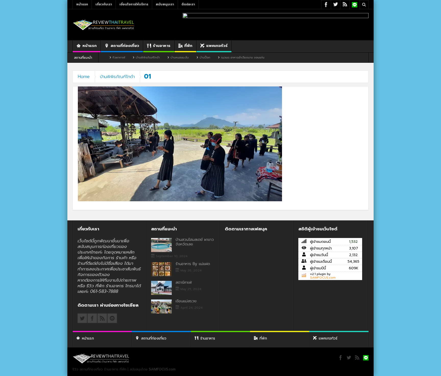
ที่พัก (188, 45)
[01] (180, 143)
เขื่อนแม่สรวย (186, 301)
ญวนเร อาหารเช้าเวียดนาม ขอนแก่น (224, 57)
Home (84, 76)
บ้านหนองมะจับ (161, 57)
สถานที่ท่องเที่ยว (125, 45)
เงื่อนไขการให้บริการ (133, 4)
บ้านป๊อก (186, 57)
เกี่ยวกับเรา (103, 4)
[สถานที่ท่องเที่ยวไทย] (103, 24)
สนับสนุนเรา (165, 4)
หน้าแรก (82, 4)
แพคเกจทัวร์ (217, 45)
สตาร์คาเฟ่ (184, 282)
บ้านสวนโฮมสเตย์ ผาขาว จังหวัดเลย (195, 241)
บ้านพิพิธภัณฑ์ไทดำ (129, 57)
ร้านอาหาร (161, 45)
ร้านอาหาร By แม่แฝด (193, 263)
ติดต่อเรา (188, 4)
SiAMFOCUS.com (323, 277)
